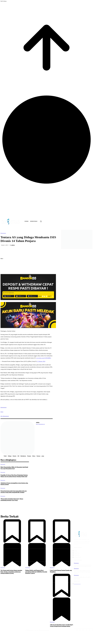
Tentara (38, 456)
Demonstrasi (3, 233)
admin (13, 245)
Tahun (33, 456)
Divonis (14, 456)
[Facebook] (3, 262)
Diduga (9, 456)
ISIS (18, 456)
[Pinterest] (3, 268)
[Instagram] (78, 630)
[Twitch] (85, 630)
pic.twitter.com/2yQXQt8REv (43, 358)
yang (43, 456)
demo (2, 411)
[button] (41, 221)
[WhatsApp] (91, 630)
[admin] (18, 438)
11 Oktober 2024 (41, 361)
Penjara (29, 456)
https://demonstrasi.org (40, 424)
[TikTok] (81, 630)
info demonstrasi (5, 416)
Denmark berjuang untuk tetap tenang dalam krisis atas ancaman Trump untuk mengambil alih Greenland (14, 491)
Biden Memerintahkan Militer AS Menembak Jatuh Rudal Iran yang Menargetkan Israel (14, 467)
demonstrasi (3, 407)
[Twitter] (3, 265)
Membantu (23, 456)
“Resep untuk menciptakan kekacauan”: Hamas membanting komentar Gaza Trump (12, 499)
